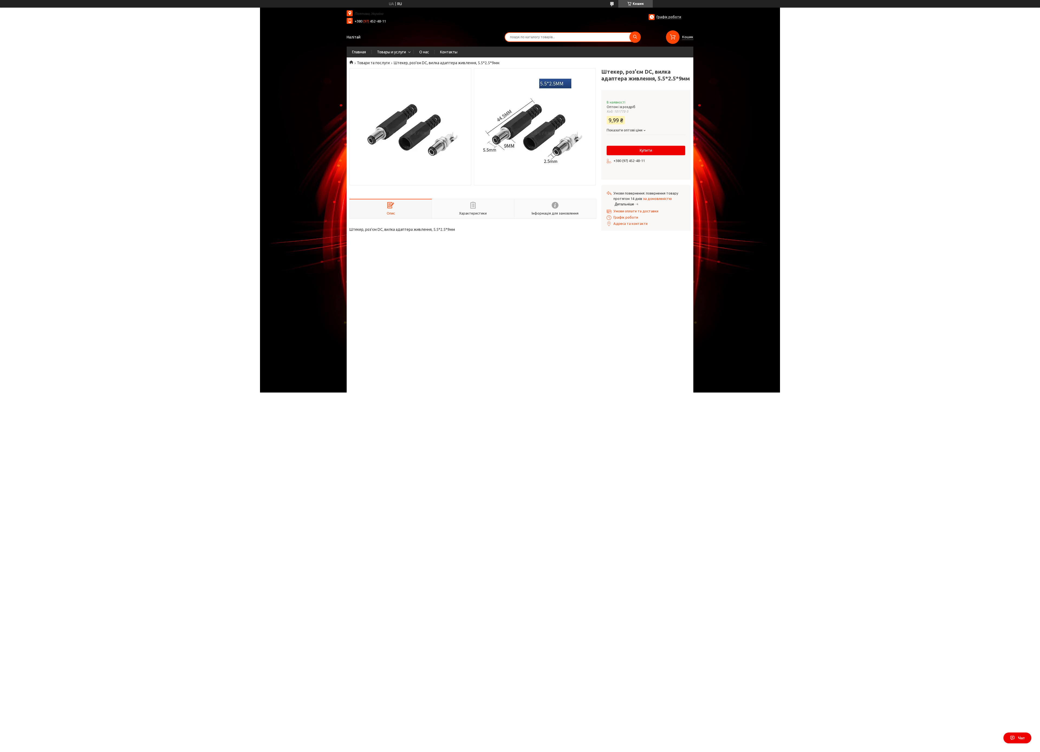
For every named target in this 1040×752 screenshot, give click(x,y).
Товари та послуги (373, 63)
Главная (359, 52)
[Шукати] (635, 37)
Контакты (448, 52)
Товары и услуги (391, 52)
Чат (1021, 738)
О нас (424, 52)
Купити (646, 150)
